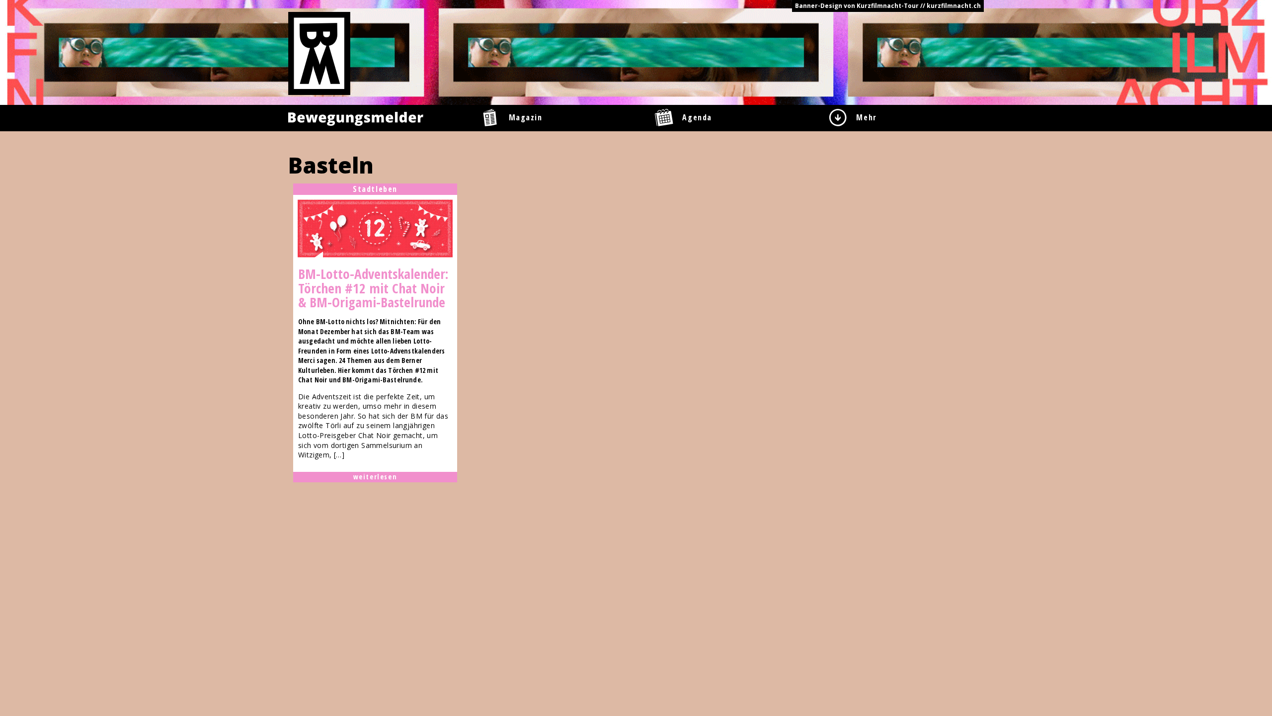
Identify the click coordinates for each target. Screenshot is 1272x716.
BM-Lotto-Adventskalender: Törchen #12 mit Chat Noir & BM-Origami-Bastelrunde (373, 288)
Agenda (697, 117)
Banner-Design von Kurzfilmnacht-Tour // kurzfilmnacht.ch (888, 5)
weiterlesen (375, 476)
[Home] (319, 52)
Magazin (526, 117)
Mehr (866, 117)
